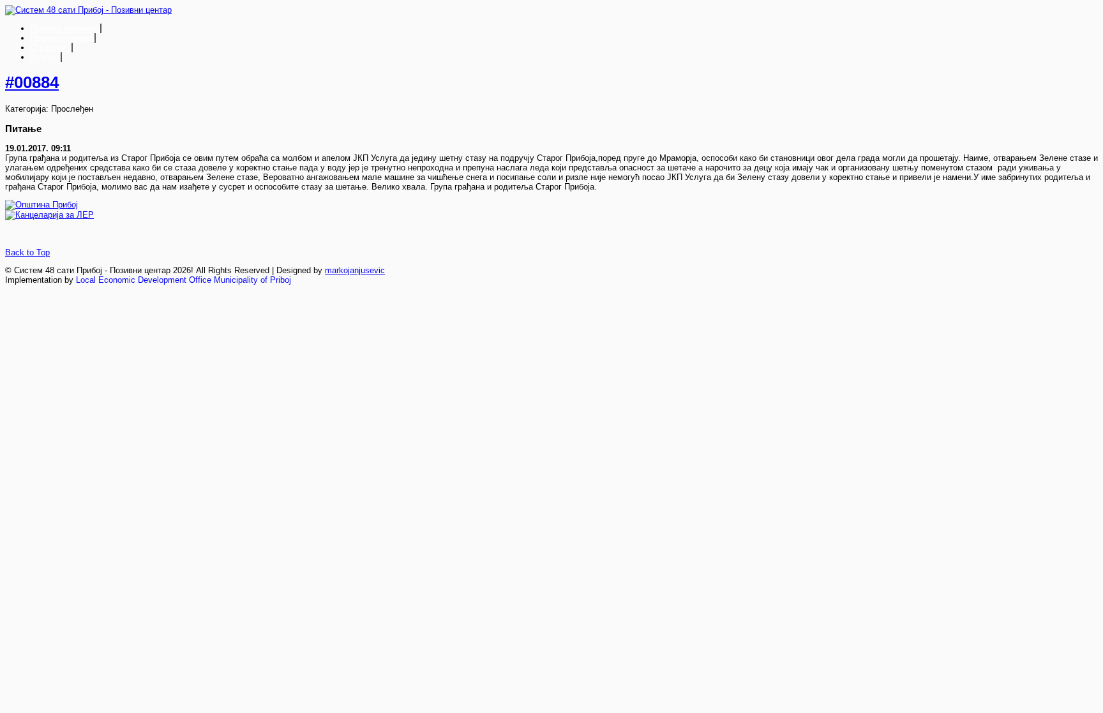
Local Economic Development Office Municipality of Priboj (183, 280)
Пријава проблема (65, 28)
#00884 (32, 82)
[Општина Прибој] (41, 204)
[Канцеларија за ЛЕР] (49, 215)
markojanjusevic (355, 270)
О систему (51, 47)
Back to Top (27, 252)
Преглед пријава (62, 38)
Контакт (46, 57)
